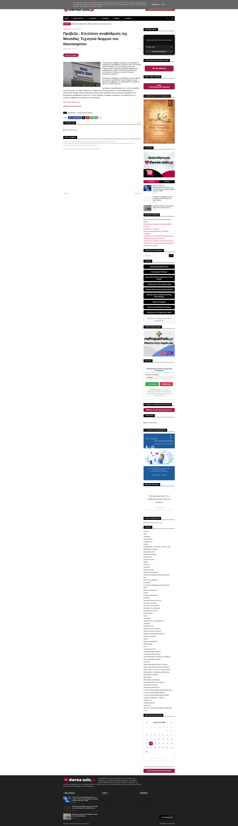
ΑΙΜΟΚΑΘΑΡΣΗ (76, 29)
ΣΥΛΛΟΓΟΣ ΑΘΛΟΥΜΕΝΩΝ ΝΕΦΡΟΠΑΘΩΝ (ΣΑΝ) (158, 690)
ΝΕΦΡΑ (146, 639)
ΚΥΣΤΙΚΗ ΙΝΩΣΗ (148, 613)
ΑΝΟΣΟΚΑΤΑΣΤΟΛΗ (149, 552)
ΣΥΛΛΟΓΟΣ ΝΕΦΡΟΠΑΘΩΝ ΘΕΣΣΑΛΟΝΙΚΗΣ (156, 695)
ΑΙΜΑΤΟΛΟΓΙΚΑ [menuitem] (78, 18)
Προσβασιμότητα (167, 817)
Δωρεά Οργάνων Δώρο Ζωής (81, 823)
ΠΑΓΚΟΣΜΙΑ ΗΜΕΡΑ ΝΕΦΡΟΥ (152, 659)
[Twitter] (83, 117)
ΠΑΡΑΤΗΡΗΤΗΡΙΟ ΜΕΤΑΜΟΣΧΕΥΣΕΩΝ (159, 770)
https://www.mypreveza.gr (71, 102)
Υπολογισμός (152, 384)
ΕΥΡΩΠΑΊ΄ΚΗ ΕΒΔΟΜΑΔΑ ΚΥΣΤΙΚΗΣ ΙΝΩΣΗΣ (157, 585)
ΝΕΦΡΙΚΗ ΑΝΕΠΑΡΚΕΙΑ (150, 641)
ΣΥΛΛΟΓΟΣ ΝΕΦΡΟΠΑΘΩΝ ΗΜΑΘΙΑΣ (154, 692)
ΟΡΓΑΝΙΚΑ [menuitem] (92, 18)
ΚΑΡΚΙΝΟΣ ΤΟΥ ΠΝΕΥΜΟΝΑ (152, 608)
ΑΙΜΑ (145, 534)
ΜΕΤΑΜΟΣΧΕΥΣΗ (149, 626)
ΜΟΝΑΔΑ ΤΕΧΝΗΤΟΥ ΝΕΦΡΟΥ (85, 112)
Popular (151, 181)
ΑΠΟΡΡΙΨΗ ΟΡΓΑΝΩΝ (150, 554)
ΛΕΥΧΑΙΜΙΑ (147, 618)
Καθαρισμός (166, 384)
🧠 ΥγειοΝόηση (159, 68)
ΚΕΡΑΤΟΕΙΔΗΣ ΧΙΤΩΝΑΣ (151, 611)
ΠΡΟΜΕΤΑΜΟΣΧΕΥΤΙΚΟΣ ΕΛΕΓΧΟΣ (154, 682)
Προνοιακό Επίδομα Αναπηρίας (159, 307)
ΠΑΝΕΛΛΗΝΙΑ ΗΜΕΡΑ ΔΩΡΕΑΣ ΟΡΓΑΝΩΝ (155, 664)
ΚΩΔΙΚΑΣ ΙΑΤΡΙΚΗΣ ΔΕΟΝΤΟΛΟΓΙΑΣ (160, 9)
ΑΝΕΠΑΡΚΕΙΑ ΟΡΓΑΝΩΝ (150, 549)
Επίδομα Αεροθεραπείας (159, 267)
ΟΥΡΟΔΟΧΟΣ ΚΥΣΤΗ (150, 649)
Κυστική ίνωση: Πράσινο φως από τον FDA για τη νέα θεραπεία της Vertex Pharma (163, 198)
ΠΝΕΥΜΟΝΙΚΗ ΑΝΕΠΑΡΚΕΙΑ (152, 680)
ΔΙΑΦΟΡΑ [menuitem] (128, 18)
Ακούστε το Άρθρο (71, 55)
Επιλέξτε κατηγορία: (152, 374)
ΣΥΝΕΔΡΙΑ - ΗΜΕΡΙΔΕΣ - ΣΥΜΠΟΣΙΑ (154, 698)
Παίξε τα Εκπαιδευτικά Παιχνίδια (159, 86)
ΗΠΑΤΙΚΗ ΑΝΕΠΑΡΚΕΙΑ (150, 590)
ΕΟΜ (145, 577)
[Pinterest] (88, 117)
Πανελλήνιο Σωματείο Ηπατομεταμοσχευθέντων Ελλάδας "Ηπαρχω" (156, 231)
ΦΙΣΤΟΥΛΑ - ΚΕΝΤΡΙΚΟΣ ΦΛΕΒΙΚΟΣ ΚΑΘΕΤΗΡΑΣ (158, 708)
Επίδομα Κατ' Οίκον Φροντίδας (159, 284)
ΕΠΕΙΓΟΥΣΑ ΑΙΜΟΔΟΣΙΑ (150, 580)
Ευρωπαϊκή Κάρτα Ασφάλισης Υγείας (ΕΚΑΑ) (159, 278)
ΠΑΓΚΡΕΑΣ (147, 662)
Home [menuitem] (67, 18)
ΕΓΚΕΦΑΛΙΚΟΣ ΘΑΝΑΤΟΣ (151, 572)
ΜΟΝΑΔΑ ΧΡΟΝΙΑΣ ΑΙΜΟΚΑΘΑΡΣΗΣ (154, 634)
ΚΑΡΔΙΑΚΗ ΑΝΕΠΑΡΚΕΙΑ (151, 595)
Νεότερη (66, 193)
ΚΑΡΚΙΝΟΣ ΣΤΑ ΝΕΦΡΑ (150, 603)
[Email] (96, 117)
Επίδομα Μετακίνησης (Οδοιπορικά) (159, 289)
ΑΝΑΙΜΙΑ (146, 544)
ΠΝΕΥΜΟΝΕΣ (147, 677)
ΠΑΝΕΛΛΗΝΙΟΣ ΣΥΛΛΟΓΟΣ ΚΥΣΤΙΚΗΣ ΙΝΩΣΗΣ (157, 669)
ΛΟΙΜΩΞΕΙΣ (147, 623)
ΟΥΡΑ (145, 646)
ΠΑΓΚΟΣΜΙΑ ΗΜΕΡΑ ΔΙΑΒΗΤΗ (152, 651)
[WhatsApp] (92, 117)
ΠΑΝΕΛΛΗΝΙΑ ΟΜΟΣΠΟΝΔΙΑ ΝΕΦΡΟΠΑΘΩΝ (156, 667)
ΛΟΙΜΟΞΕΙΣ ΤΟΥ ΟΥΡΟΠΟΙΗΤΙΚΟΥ (154, 621)
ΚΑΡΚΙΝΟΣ (147, 598)
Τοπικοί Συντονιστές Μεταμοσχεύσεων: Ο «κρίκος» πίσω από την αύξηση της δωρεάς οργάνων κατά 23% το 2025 (164, 188)
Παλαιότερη (137, 193)
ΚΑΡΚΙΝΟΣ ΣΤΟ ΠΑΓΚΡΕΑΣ (151, 605)
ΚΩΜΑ (145, 616)
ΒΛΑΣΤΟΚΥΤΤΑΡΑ (149, 559)
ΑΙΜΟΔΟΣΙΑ (147, 536)
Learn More (155, 4)
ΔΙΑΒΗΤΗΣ (147, 564)
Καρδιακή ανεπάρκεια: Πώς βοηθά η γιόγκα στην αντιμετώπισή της (163, 206)
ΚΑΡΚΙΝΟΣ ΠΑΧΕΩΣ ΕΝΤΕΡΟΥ (152, 600)
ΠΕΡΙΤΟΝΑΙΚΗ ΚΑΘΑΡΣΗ (151, 674)
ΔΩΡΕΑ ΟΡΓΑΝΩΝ (149, 570)
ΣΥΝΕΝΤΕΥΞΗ (148, 700)
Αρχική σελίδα (67, 29)
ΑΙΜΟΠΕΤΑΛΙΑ (148, 541)
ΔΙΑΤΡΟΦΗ (147, 567)
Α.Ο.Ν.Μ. (146, 531)
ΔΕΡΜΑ (146, 562)
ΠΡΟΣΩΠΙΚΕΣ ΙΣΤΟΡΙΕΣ (150, 685)
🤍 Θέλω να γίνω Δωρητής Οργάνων (159, 410)
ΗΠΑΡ (145, 587)
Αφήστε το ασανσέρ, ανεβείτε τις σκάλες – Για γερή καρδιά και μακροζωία (93, 24)
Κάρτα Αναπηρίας (159, 302)
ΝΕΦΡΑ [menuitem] (117, 18)
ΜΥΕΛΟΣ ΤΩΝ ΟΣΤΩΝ (150, 636)
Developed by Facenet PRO (167, 823)
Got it (163, 4)
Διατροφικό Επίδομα (159, 272)
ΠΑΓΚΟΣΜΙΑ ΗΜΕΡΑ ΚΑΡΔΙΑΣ (152, 654)
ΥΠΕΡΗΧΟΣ (147, 705)
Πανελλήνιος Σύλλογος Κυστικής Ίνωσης (158, 241)
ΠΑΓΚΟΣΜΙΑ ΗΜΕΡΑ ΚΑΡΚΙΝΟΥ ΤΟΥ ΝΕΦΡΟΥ (157, 657)
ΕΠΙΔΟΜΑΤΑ (147, 582)
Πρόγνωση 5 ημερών (159, 51)
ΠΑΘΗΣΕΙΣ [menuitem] (105, 18)
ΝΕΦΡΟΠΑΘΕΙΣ (148, 644)
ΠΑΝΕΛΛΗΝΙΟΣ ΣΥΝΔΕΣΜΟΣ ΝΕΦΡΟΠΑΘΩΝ (156, 672)
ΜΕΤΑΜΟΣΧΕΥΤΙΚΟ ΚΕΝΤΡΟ (152, 628)
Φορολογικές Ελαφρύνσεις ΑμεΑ (159, 312)
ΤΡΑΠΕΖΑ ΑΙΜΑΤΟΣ (149, 703)
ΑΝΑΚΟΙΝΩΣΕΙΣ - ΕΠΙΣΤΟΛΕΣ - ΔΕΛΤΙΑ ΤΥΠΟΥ (157, 547)
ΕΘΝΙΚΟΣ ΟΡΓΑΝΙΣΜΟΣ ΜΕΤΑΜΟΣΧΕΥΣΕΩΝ (156, 575)
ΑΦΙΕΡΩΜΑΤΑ (148, 557)
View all (139, 122)
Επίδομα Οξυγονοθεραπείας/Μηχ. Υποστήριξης (159, 296)
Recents (167, 181)
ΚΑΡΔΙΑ (146, 593)
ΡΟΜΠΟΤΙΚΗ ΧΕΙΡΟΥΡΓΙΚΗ (151, 687)
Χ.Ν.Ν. (145, 710)
